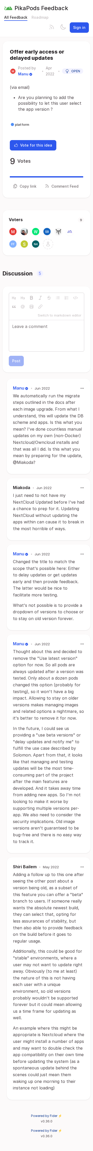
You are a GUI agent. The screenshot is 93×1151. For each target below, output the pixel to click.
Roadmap (40, 17)
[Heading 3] (23, 298)
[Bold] (31, 298)
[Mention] (23, 307)
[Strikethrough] (49, 298)
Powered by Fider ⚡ (46, 1116)
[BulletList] (58, 298)
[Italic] (40, 298)
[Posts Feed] (51, 27)
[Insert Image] (31, 307)
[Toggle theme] (63, 27)
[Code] (75, 298)
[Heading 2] (14, 298)
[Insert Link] (40, 307)
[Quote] (14, 307)
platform (22, 124)
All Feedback (15, 17)
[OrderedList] (67, 298)
